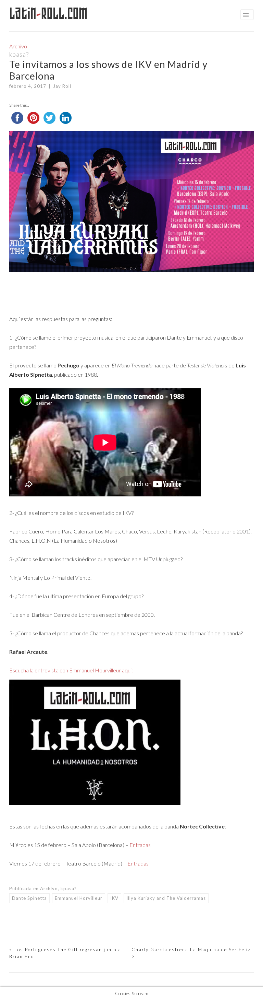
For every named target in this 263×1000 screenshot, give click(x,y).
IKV (114, 898)
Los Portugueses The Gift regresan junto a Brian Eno (65, 953)
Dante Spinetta (29, 898)
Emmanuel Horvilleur (78, 898)
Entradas (140, 845)
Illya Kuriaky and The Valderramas (166, 898)
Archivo (18, 46)
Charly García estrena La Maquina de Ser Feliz (191, 953)
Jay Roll (62, 86)
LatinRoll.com (48, 14)
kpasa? (19, 54)
